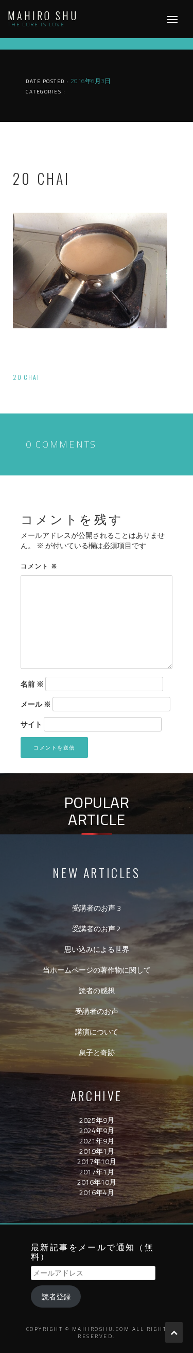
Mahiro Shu (43, 15)
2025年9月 (96, 1120)
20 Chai (26, 377)
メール (36, 704)
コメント (39, 565)
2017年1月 (96, 1171)
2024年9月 (96, 1130)
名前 (32, 684)
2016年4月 (96, 1192)
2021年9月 (96, 1140)
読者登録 (56, 1296)
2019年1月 (96, 1150)
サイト (31, 724)
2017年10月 (96, 1161)
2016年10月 (96, 1181)
